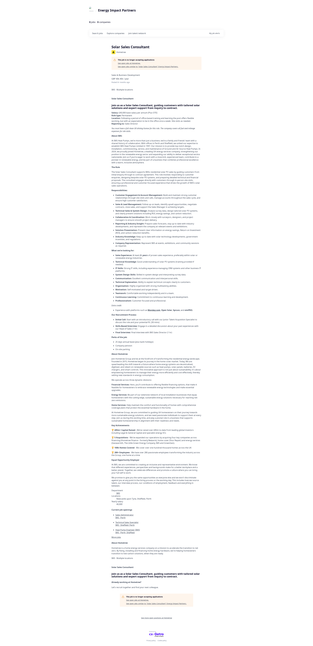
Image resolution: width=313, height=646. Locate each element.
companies (115, 33)
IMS (118, 493)
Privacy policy (151, 641)
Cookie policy (162, 641)
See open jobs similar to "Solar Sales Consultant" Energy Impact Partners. (148, 66)
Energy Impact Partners (117, 10)
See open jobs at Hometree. (129, 63)
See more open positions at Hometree (156, 618)
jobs (97, 33)
